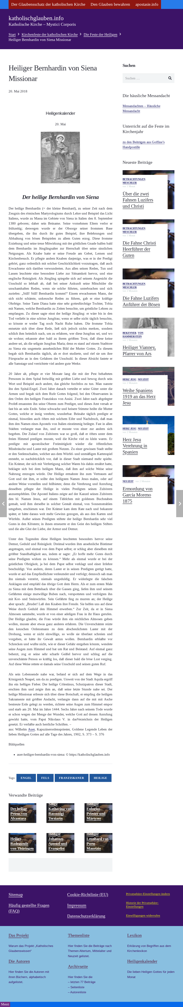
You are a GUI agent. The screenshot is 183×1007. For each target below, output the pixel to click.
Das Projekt (19, 935)
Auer (31, 729)
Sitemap (16, 894)
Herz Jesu (129, 379)
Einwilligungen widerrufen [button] (143, 915)
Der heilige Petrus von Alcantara (18, 814)
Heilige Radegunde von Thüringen (22, 844)
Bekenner (129, 333)
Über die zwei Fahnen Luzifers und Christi (138, 200)
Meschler (130, 182)
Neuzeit (143, 379)
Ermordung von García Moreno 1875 (138, 495)
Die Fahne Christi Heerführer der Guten (139, 249)
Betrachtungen (134, 179)
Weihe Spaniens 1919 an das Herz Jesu (139, 396)
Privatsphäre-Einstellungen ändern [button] (148, 894)
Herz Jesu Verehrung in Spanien (135, 446)
